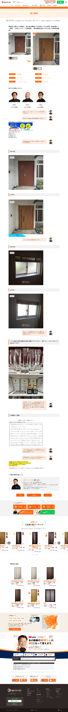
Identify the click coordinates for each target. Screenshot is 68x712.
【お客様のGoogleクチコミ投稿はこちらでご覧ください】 (18, 461)
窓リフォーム (54, 680)
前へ (21, 495)
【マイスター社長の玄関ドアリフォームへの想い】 (17, 464)
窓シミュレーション (40, 695)
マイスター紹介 (59, 694)
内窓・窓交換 (35, 680)
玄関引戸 (48, 693)
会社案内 (58, 692)
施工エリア (29, 695)
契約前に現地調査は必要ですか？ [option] (20, 668)
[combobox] (38, 659)
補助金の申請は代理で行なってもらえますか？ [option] (22, 666)
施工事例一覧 (49, 690)
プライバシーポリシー (9, 710)
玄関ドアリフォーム (40, 701)
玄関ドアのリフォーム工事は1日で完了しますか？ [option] (22, 664)
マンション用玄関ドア (50, 697)
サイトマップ (16, 710)
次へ (47, 495)
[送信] (53, 658)
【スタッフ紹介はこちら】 (13, 465)
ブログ (58, 695)
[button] (45, 66)
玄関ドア (17, 680)
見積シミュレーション (31, 691)
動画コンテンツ (59, 696)
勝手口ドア (25, 680)
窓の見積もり (29, 693)
